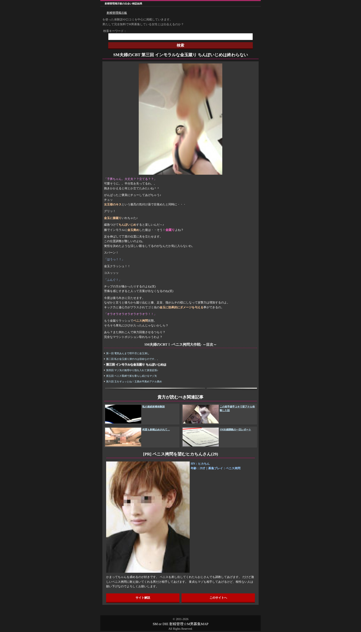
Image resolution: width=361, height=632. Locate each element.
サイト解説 (143, 597)
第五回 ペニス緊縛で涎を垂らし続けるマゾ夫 (131, 375)
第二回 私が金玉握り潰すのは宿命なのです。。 (132, 359)
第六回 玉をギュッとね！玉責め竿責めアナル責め (134, 381)
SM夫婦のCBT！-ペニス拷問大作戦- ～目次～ (180, 344)
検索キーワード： (113, 31)
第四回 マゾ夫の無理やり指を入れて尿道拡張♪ (132, 370)
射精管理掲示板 (117, 12)
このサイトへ (218, 597)
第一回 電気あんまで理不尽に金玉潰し (127, 353)
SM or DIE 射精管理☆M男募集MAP (180, 624)
